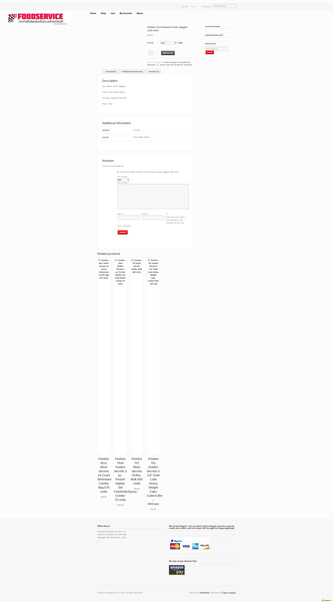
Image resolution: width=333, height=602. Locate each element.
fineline (163, 65)
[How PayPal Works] (189, 550)
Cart (113, 13)
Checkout (207, 6)
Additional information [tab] (132, 71)
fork (168, 65)
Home (93, 13)
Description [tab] (110, 71)
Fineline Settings (170, 62)
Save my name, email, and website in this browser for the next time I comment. (151, 221)
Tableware (151, 65)
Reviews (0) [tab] (153, 71)
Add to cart (168, 53)
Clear (180, 43)
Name (120, 214)
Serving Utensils (184, 62)
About (139, 13)
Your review (123, 182)
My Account (126, 13)
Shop (103, 13)
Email (145, 214)
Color (150, 43)
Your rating (122, 176)
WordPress (205, 592)
